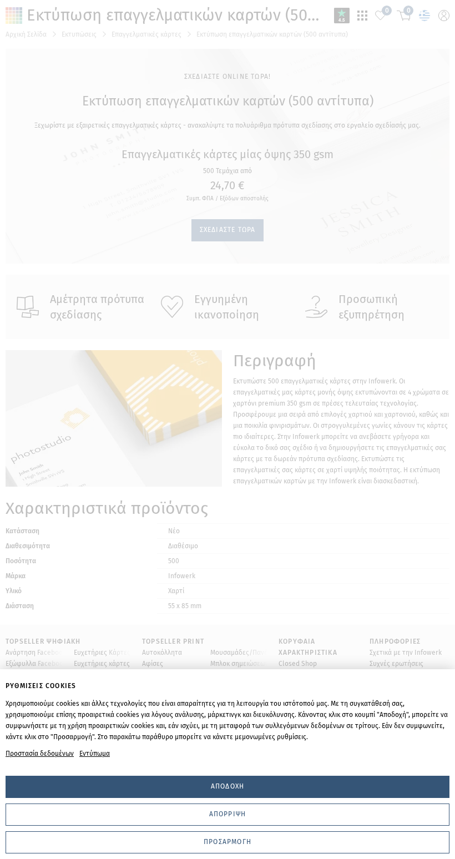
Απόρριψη (227, 814)
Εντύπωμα (94, 753)
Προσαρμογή (227, 842)
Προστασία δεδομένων (40, 753)
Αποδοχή (227, 786)
